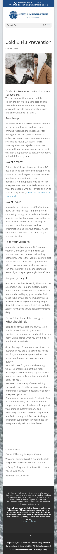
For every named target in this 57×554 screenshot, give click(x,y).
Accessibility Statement (21, 549)
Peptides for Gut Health (17, 475)
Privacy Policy (40, 549)
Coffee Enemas (13, 449)
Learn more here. (28, 521)
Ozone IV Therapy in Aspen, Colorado (24, 454)
